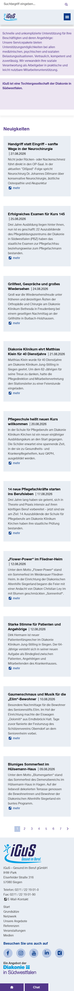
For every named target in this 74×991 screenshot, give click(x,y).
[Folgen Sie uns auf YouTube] (33, 953)
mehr (16, 188)
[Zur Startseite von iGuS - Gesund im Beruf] (10, 17)
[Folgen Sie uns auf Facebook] (8, 953)
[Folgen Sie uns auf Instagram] (20, 953)
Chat (36, 987)
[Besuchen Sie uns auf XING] (59, 953)
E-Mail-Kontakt (18, 899)
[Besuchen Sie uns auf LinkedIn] (46, 953)
